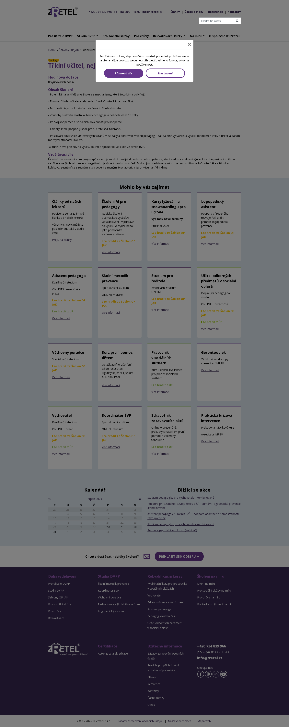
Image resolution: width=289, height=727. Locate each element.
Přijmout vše (124, 73)
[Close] (189, 44)
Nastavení (165, 73)
